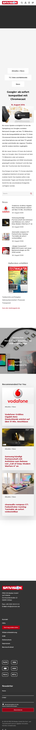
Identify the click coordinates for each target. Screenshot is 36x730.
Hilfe (4, 623)
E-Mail (4, 697)
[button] (33, 3)
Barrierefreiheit (8, 647)
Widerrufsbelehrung (9, 632)
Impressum (6, 643)
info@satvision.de (13, 606)
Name (4, 691)
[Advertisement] (18, 49)
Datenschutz (6, 640)
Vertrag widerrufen (11, 627)
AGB (3, 636)
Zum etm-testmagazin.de (11, 308)
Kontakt (5, 619)
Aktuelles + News (10, 407)
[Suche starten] (31, 193)
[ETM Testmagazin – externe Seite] (18, 294)
